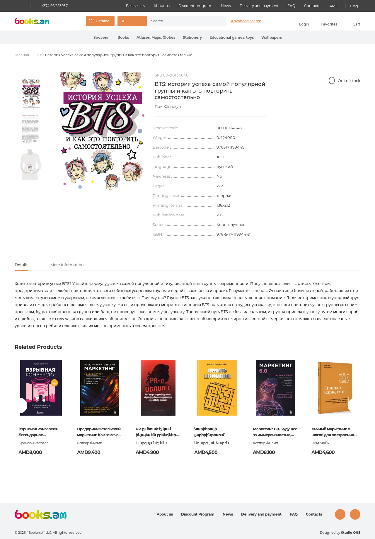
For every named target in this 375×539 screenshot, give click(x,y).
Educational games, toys (231, 37)
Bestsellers (135, 6)
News (226, 6)
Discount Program (197, 514)
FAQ (291, 6)
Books (123, 37)
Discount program (194, 6)
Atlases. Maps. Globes (156, 37)
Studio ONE (350, 533)
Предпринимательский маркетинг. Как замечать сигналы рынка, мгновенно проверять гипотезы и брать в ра (99, 432)
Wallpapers (271, 37)
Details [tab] (21, 264)
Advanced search (246, 21)
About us (162, 6)
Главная (22, 55)
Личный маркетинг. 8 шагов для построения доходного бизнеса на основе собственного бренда (332, 432)
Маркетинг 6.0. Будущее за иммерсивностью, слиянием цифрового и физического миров (275, 432)
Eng (354, 6)
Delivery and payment (259, 6)
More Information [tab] (67, 264)
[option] (31, 93)
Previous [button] (19, 405)
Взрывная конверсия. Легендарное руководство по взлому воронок (40, 432)
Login (304, 24)
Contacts (312, 6)
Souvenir (101, 37)
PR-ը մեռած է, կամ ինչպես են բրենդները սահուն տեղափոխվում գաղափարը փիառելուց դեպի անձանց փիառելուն (158, 432)
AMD (334, 6)
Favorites (329, 24)
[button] (132, 21)
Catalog (103, 21)
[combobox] (180, 21)
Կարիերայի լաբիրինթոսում (209, 431)
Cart (356, 24)
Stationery (192, 37)
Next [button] (355, 405)
